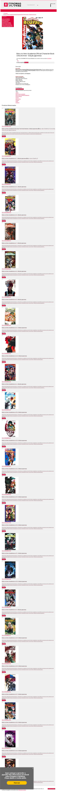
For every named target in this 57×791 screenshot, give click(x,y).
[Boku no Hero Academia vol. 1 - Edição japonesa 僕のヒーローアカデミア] (10, 154)
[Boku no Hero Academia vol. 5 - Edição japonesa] (10, 295)
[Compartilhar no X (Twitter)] (17, 61)
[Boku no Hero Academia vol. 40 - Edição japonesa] (10, 352)
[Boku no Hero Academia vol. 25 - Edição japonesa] (10, 747)
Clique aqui (17, 783)
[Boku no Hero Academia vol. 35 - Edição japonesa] (10, 436)
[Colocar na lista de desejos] (2, 108)
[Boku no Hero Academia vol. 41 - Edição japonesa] (10, 324)
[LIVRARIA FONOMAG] (14, 8)
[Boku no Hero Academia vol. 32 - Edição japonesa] (10, 521)
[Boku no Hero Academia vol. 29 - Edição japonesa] (10, 634)
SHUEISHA (49, 58)
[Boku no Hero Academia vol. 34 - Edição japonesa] (10, 465)
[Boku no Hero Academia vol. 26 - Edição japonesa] (10, 718)
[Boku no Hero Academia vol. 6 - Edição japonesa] (10, 267)
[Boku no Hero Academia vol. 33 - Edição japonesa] (10, 493)
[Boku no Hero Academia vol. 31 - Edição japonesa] (10, 549)
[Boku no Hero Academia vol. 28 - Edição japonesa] (10, 662)
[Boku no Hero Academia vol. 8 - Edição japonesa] (10, 211)
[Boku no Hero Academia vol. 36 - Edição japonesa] (10, 408)
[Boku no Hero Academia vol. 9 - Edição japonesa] (10, 183)
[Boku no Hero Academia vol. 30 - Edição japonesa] (10, 577)
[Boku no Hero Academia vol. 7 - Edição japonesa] (10, 239)
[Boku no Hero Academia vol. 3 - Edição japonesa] (10, 606)
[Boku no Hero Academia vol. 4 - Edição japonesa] (10, 380)
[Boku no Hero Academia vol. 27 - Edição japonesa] (10, 690)
